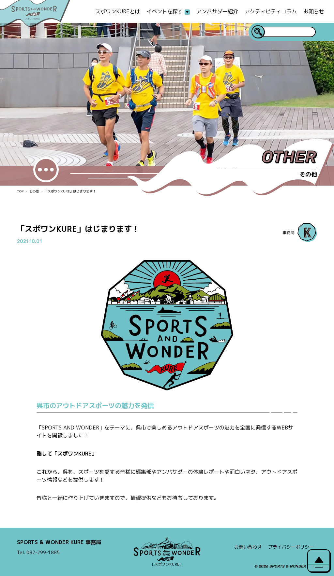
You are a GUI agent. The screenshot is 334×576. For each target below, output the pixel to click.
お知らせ (313, 11)
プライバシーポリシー (291, 547)
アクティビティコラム (271, 11)
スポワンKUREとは (117, 11)
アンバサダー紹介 (217, 11)
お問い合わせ (248, 547)
